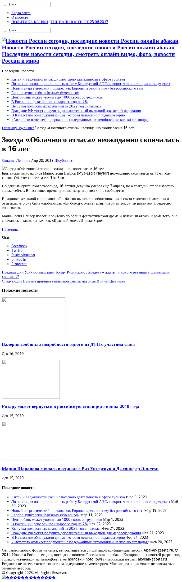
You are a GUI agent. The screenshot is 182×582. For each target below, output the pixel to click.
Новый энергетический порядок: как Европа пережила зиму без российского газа (77, 88)
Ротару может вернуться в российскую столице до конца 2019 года (70, 406)
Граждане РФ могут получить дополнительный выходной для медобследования (76, 110)
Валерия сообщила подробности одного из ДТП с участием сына (68, 344)
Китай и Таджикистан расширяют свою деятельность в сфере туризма (68, 79)
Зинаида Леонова (16, 160)
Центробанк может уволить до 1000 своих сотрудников (56, 97)
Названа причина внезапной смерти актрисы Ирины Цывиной (63, 281)
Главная (8, 128)
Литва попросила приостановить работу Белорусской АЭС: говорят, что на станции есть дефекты (90, 83)
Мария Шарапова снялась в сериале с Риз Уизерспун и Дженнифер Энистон (80, 468)
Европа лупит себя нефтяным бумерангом (45, 92)
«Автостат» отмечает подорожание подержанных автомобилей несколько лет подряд (80, 119)
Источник (10, 229)
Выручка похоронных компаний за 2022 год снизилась (56, 106)
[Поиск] (4, 5)
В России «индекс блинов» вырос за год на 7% (49, 101)
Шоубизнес (25, 128)
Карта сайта (21, 13)
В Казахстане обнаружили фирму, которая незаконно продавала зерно (68, 115)
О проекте (19, 17)
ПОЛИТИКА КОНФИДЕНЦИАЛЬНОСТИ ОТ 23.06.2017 (59, 22)
